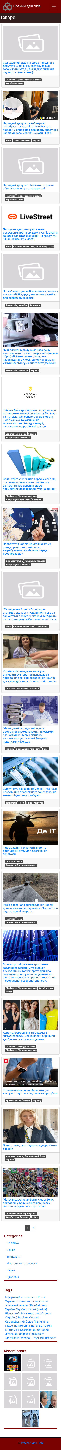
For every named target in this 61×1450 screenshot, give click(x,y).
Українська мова (14, 83)
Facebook (23, 370)
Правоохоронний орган (29, 79)
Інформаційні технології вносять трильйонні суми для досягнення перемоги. (25, 851)
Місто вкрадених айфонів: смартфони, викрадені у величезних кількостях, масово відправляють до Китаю (28, 1203)
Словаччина (42, 626)
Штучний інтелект (44, 1338)
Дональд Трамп (41, 1325)
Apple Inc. (37, 499)
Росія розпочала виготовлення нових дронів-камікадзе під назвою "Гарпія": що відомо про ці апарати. (30, 908)
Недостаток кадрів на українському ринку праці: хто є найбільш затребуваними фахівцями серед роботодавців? (27, 548)
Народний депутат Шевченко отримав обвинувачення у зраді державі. (28, 186)
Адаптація (35, 305)
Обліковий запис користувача (21, 1213)
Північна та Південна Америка (21, 496)
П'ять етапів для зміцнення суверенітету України (30, 1147)
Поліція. (34, 1217)
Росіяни (23, 1317)
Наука (11, 1270)
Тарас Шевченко (21, 140)
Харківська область (35, 561)
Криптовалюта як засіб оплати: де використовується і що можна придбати (30, 1091)
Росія (8, 140)
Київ (17, 1313)
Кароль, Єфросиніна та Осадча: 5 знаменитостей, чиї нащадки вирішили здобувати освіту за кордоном (29, 1036)
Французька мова (26, 1046)
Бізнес (45, 749)
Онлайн (26, 1100)
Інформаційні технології (18, 437)
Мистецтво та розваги (22, 1263)
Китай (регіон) (46, 988)
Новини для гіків (26, 6)
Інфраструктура (14, 561)
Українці (23, 305)
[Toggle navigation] (53, 6)
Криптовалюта (13, 1100)
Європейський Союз (23, 246)
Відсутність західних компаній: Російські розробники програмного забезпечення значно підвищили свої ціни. (30, 792)
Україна (36, 140)
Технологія (11, 305)
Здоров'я (13, 1277)
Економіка (12, 1329)
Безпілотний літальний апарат (21, 865)
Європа (34, 1317)
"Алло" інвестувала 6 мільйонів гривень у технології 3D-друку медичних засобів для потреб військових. (30, 294)
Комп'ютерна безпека (17, 1217)
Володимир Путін (45, 246)
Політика (10, 79)
